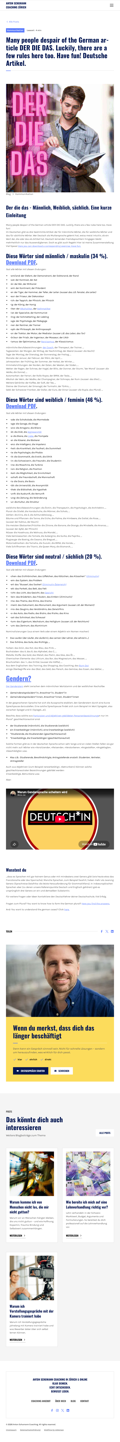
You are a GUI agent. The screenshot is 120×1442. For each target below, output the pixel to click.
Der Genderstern (14, 686)
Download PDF (21, 406)
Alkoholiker (26, 308)
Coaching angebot (40, 1401)
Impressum (11, 1430)
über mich (60, 1401)
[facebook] (101, 931)
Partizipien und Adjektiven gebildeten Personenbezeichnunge (66, 715)
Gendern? (18, 678)
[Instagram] (57, 1410)
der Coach (48, 347)
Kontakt (84, 1401)
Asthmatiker (43, 308)
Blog (73, 1401)
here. (66, 909)
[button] (111, 5)
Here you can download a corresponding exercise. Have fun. (49, 246)
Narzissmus (47, 341)
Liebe (30, 436)
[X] (107, 931)
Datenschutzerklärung (30, 1430)
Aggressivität (35, 432)
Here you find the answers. (96, 903)
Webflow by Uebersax (54, 1430)
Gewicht (49, 592)
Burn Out (84, 665)
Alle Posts (104, 1133)
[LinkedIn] (112, 931)
